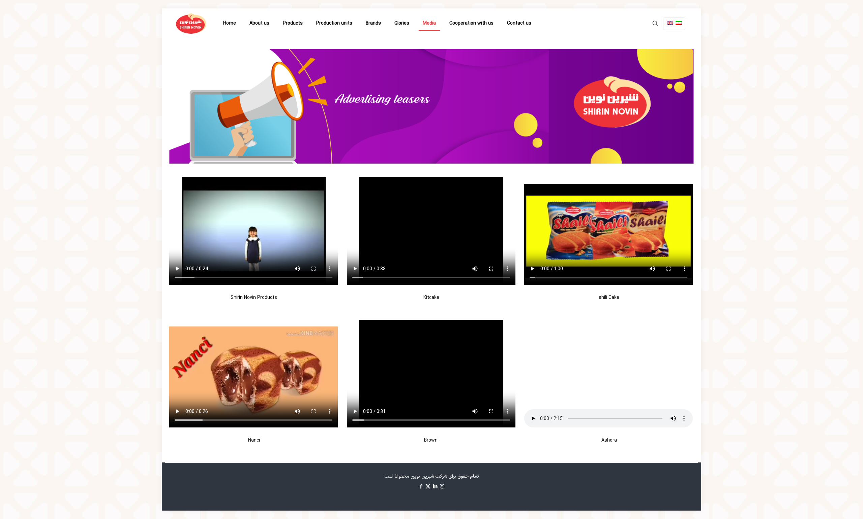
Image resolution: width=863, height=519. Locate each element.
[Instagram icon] (442, 487)
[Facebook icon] (420, 487)
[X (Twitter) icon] (427, 487)
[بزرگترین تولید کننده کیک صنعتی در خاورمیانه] (191, 23)
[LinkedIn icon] (435, 487)
